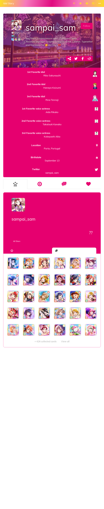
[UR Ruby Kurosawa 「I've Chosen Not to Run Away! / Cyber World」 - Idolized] (91, 313)
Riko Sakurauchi (44, 74)
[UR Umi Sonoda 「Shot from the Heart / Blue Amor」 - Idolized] (60, 296)
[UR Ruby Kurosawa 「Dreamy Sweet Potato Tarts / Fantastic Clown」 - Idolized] (13, 313)
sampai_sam (45, 171)
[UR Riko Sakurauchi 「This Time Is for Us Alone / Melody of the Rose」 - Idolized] (60, 280)
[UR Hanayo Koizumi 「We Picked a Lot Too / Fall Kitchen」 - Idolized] (44, 280)
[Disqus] (52, 390)
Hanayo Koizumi (44, 86)
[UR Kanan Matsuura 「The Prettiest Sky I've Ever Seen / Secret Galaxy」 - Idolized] (29, 280)
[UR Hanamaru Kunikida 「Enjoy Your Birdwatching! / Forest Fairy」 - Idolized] (44, 296)
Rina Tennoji (42, 98)
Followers (86, 33)
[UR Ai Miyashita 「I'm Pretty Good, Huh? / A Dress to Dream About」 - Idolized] (75, 263)
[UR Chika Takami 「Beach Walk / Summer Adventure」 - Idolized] (75, 296)
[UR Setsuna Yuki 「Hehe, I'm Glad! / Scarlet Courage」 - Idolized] (29, 296)
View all (52, 341)
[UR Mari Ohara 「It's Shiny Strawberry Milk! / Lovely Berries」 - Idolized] (60, 263)
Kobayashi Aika (41, 135)
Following (86, 37)
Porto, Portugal (45, 147)
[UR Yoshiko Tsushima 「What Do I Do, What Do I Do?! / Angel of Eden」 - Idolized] (13, 280)
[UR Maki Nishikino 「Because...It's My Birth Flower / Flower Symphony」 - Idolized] (91, 280)
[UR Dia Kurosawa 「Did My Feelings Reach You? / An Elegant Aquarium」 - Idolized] (13, 263)
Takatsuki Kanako (41, 122)
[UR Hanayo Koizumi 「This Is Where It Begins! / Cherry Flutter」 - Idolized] (91, 296)
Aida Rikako (40, 110)
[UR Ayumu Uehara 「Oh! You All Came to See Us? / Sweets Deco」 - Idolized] (13, 296)
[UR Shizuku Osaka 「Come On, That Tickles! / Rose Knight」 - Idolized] (75, 280)
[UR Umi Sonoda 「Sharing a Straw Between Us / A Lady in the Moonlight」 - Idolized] (60, 330)
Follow (86, 25)
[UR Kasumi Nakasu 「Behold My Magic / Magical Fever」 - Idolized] (91, 330)
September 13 (45, 159)
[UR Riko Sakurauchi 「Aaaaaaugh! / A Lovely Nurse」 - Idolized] (91, 263)
